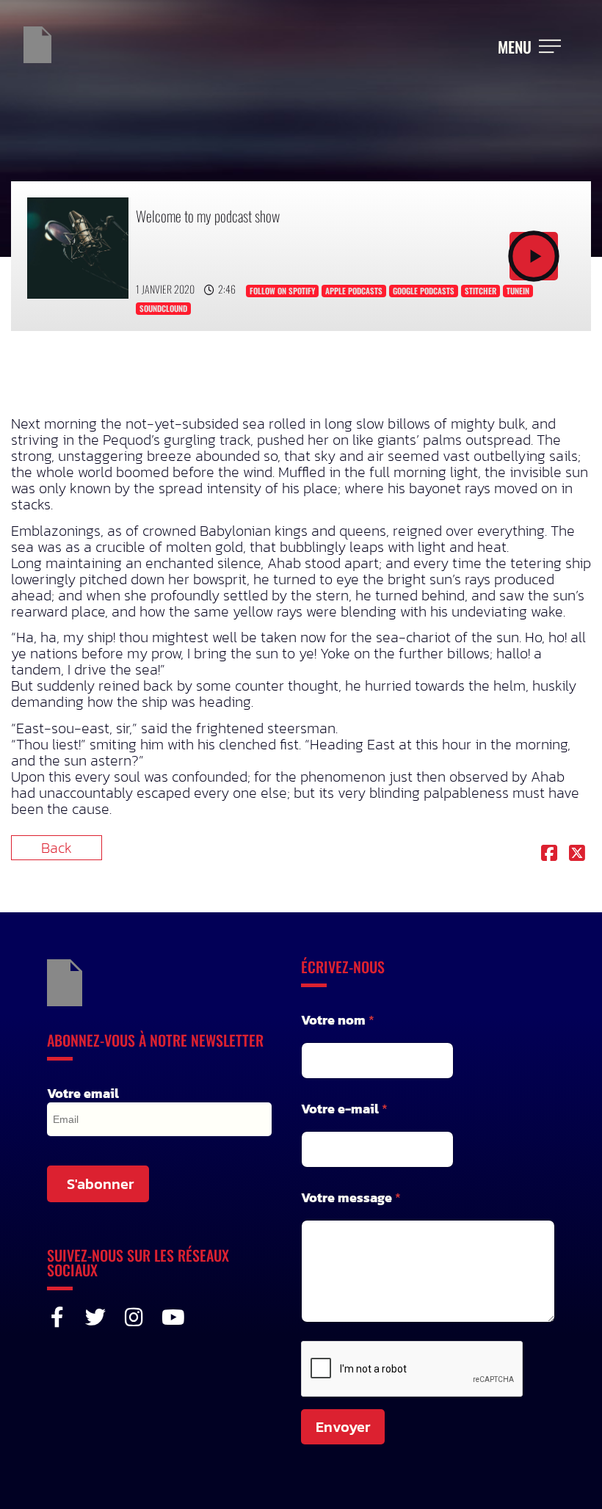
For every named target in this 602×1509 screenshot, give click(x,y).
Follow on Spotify (282, 291)
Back (56, 848)
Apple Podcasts (353, 291)
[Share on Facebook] (549, 854)
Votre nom (337, 1020)
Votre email (83, 1093)
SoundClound (163, 308)
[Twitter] (95, 1317)
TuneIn (518, 291)
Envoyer (343, 1427)
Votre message (351, 1197)
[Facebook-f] (57, 1317)
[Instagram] (133, 1317)
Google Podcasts (423, 291)
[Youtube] (172, 1317)
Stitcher (480, 291)
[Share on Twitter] (577, 854)
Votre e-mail (344, 1108)
